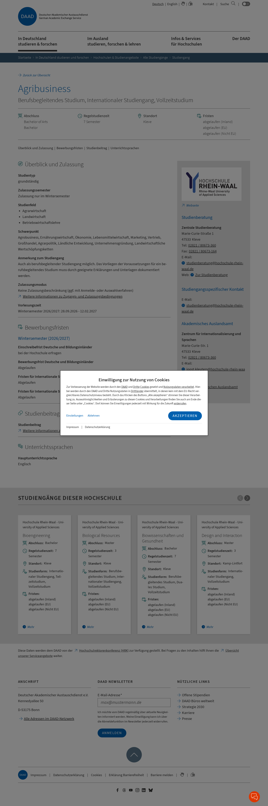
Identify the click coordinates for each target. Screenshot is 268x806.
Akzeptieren (185, 415)
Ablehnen (94, 415)
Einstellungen (74, 415)
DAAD (124, 387)
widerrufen (180, 403)
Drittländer (137, 391)
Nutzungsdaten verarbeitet (178, 387)
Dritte (136, 387)
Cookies (144, 387)
